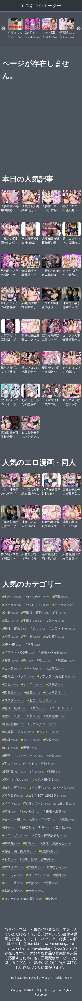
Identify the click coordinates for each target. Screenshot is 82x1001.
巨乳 (61, 597)
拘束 (11, 636)
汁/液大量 (65, 803)
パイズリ (38, 605)
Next (78, 28)
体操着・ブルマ (19, 732)
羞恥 (39, 708)
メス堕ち (40, 787)
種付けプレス (16, 779)
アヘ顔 (31, 636)
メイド (12, 803)
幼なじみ (58, 867)
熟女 (45, 660)
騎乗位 (66, 660)
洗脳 (52, 740)
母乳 (31, 843)
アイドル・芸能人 (40, 764)
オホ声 (36, 891)
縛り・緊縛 (15, 708)
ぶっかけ (64, 605)
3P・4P (13, 644)
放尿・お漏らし (56, 843)
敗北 (53, 899)
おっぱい (38, 597)
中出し (13, 597)
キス (37, 771)
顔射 (55, 771)
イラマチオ (56, 692)
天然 (34, 883)
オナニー (33, 684)
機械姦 (12, 843)
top (12, 977)
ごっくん (13, 875)
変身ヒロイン (37, 803)
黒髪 (30, 748)
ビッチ (12, 668)
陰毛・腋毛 (15, 787)
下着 (10, 859)
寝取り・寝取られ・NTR (44, 612)
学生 (34, 644)
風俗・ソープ (43, 819)
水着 (11, 684)
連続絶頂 (55, 716)
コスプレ (14, 700)
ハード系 (13, 883)
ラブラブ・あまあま (57, 676)
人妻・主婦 (63, 628)
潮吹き (56, 684)
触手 (10, 827)
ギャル (34, 668)
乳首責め (13, 795)
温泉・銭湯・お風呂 (39, 859)
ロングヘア (39, 875)
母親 (52, 883)
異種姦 (36, 867)
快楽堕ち (55, 636)
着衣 (11, 660)
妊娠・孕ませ (54, 652)
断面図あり (15, 771)
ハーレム (61, 708)
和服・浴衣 (56, 811)
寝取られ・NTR (36, 827)
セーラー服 (15, 819)
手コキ (12, 764)
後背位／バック (19, 676)
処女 (39, 628)
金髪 (55, 756)
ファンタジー (42, 724)
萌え (11, 748)
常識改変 (13, 891)
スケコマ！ (46, 977)
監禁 (11, 740)
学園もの (33, 620)
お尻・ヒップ (42, 700)
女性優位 (13, 867)
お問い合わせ (63, 977)
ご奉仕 (63, 827)
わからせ (31, 811)
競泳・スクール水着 (22, 716)
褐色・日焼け (46, 779)
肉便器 (12, 692)
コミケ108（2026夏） (23, 899)
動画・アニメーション (23, 756)
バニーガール (16, 835)
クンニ (31, 740)
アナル (56, 620)
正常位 (56, 668)
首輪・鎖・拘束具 (20, 851)
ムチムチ (49, 732)
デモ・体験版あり (50, 835)
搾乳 (10, 811)
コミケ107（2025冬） (47, 795)
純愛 (68, 819)
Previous (3, 28)
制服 (11, 612)
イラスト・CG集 (19, 652)
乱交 (33, 692)
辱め (11, 620)
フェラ (13, 605)
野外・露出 (15, 628)
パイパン (64, 787)
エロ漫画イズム (26, 977)
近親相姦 (50, 851)
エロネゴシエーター (41, 5)
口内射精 (14, 724)
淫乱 (61, 875)
